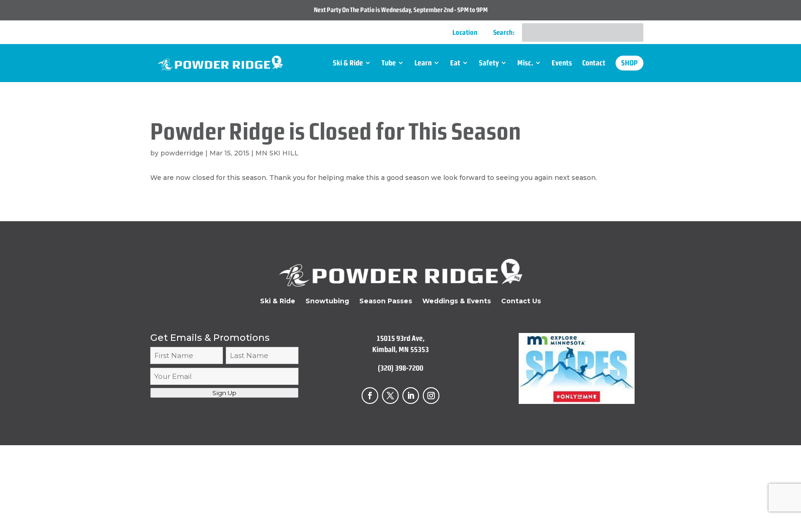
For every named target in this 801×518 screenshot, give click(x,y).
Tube (388, 62)
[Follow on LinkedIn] (410, 395)
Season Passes (385, 301)
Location (464, 32)
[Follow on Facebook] (370, 395)
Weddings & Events (456, 301)
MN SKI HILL (277, 153)
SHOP (629, 62)
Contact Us (521, 301)
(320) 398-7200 (400, 368)
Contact (593, 62)
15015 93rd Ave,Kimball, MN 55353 (400, 344)
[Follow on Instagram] (431, 395)
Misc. (525, 62)
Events (562, 62)
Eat (455, 62)
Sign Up (224, 392)
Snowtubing (327, 301)
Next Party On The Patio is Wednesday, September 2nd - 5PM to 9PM (401, 9)
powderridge (181, 153)
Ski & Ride (348, 62)
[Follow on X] (390, 395)
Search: (504, 32)
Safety (489, 62)
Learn (423, 62)
